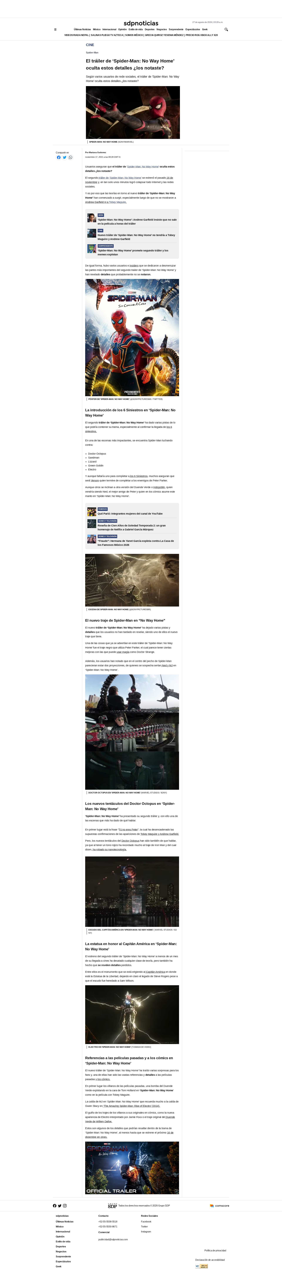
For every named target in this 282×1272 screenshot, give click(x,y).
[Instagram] (65, 1206)
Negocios (162, 29)
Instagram (146, 1231)
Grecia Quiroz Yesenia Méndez (164, 35)
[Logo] (141, 24)
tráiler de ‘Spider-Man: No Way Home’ (120, 177)
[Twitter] (65, 157)
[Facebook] (59, 157)
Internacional (109, 29)
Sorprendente (176, 29)
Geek (205, 29)
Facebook (146, 1221)
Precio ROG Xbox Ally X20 (202, 35)
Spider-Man (92, 52)
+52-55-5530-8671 (107, 1226)
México (96, 29)
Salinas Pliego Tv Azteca (107, 35)
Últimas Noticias (82, 29)
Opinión (122, 29)
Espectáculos (193, 29)
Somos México (134, 35)
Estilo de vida (136, 29)
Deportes (150, 29)
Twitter (144, 1226)
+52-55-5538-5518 (107, 1221)
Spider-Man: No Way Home (142, 166)
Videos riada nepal (76, 35)
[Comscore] (219, 1205)
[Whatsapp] (70, 157)
